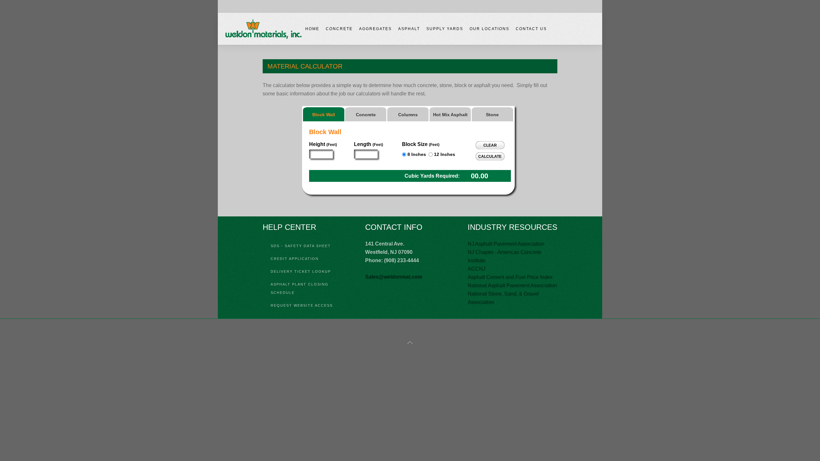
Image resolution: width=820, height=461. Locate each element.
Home (312, 29)
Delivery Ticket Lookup (301, 271)
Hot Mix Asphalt (450, 114)
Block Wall (323, 114)
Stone (492, 114)
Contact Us (531, 29)
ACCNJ (476, 268)
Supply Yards (444, 29)
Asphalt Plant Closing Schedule (300, 288)
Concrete (339, 29)
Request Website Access (302, 305)
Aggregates (375, 29)
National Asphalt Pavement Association (512, 285)
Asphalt (409, 29)
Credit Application (295, 259)
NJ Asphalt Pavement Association (506, 244)
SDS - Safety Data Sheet (301, 246)
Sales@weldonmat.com (393, 276)
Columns (408, 114)
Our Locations (489, 29)
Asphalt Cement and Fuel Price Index (510, 277)
